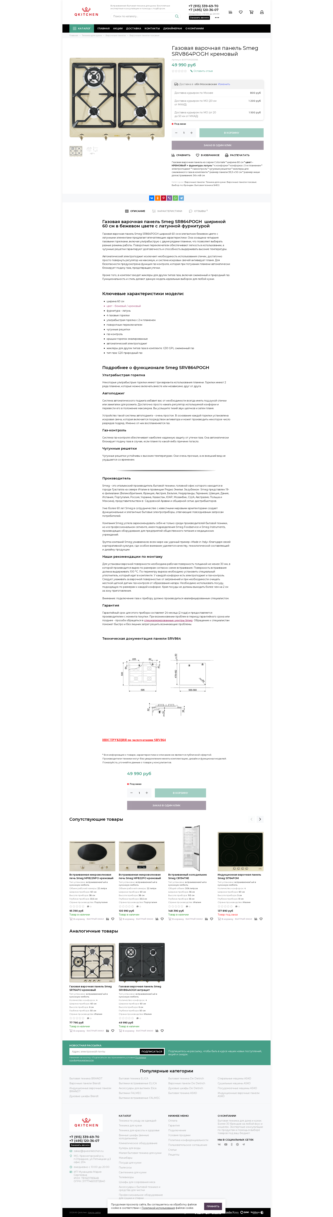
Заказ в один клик (218, 145)
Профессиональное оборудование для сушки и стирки (141, 1196)
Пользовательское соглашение (187, 1145)
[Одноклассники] (157, 198)
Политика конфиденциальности (188, 1140)
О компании (194, 28)
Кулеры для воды (129, 1148)
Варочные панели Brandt (85, 1083)
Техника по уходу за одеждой (137, 1120)
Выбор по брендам (182, 185)
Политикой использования (158, 1208)
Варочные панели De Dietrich (186, 1083)
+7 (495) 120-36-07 (204, 10)
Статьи (172, 1149)
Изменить (224, 84)
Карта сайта (94, 1212)
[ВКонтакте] (151, 198)
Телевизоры (126, 1177)
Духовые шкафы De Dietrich (185, 1088)
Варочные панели (195, 182)
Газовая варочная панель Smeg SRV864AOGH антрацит (140, 988)
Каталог (84, 28)
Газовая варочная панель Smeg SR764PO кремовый (90, 988)
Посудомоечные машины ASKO (237, 1088)
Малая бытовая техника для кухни (140, 1153)
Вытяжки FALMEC (130, 1093)
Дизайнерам (172, 28)
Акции (118, 28)
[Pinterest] (163, 198)
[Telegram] (181, 198)
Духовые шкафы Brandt (84, 1096)
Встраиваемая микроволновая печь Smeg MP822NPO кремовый (91, 876)
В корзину (231, 132)
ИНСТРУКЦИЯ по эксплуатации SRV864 (134, 740)
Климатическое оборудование (138, 1143)
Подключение (177, 1130)
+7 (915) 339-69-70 (203, 6)
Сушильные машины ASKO (234, 1083)
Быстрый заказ (95, 919)
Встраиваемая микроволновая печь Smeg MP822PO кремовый (140, 876)
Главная (103, 28)
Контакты (152, 28)
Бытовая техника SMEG (207, 185)
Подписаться (152, 1051)
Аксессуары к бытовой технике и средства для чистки (139, 1188)
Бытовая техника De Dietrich (186, 1078)
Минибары (125, 1157)
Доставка (133, 28)
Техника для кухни (216, 182)
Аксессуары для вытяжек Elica (137, 1088)
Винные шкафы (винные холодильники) (134, 1137)
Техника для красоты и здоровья (139, 1130)
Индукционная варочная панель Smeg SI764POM (239, 876)
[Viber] (169, 198)
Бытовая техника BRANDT (85, 1078)
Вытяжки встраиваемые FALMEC (139, 1097)
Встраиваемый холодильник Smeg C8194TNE (187, 876)
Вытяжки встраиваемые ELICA (138, 1083)
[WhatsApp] (175, 198)
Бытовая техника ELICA (133, 1078)
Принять (213, 1206)
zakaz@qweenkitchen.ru (89, 1151)
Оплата (172, 1120)
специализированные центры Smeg (168, 620)
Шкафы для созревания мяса (137, 1182)
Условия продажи (179, 1135)
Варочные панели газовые (242, 182)
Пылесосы (125, 1167)
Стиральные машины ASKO (234, 1078)
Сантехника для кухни (132, 1172)
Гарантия (174, 1125)
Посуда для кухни (130, 1162)
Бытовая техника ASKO (182, 1093)
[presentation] (251, 819)
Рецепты (173, 1154)
